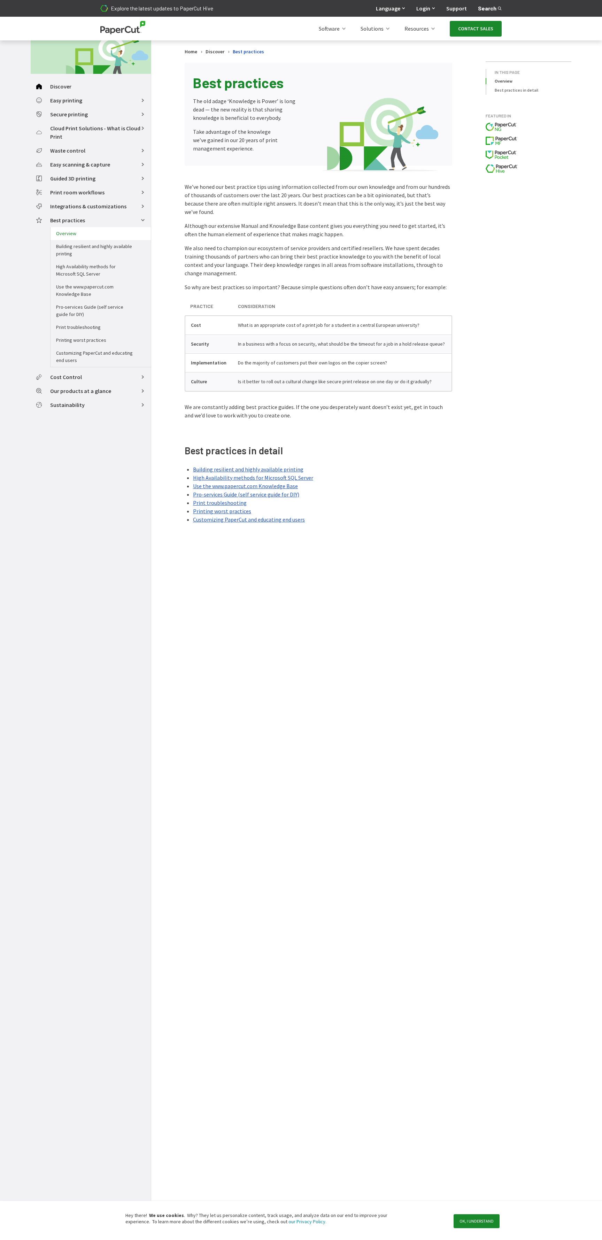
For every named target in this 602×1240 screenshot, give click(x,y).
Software (329, 28)
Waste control (67, 150)
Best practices (67, 220)
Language (388, 8)
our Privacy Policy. (306, 1221)
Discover (60, 86)
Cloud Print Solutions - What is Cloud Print (95, 132)
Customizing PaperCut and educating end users (94, 356)
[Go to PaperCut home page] (122, 29)
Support (456, 8)
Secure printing (69, 114)
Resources (416, 28)
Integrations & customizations (88, 206)
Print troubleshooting (78, 327)
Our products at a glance (80, 390)
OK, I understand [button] (477, 1221)
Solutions (372, 28)
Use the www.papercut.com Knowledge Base (85, 290)
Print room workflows (77, 192)
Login (423, 8)
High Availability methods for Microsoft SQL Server (86, 270)
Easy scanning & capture (80, 164)
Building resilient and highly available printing (94, 250)
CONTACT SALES (475, 28)
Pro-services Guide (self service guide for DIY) (89, 310)
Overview (66, 233)
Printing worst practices (81, 340)
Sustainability (67, 404)
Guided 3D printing (72, 178)
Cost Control (66, 376)
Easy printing (66, 100)
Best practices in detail (516, 90)
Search (487, 8)
